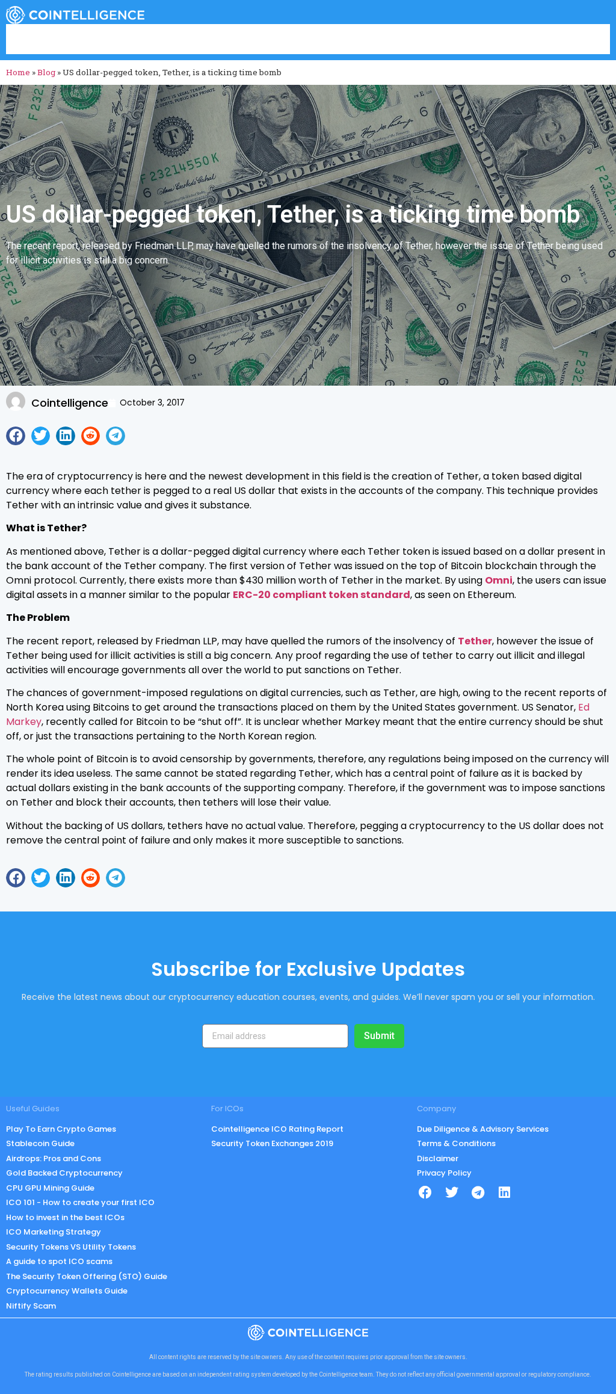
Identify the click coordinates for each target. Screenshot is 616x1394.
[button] (15, 436)
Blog (46, 72)
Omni (499, 580)
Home (18, 72)
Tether (475, 641)
